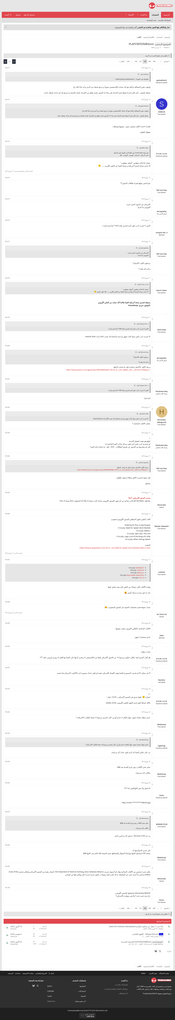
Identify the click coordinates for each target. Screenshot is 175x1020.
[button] (138, 15)
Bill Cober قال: (144, 148)
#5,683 (7, 433)
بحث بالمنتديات (151, 20)
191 (140, 61)
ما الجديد (143, 15)
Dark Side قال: (144, 414)
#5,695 (7, 761)
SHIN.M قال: (144, 74)
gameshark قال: (143, 106)
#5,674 (7, 177)
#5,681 (7, 379)
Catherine (140, 570)
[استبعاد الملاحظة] (6, 27)
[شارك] (12, 67)
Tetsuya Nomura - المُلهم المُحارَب (145, 934)
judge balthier (158, 944)
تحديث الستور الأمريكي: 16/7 (139, 498)
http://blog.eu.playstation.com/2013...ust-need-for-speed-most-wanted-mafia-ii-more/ (114, 548)
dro (162, 936)
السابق (166, 61)
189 (149, 61)
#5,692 (7, 689)
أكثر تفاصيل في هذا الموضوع (126, 27)
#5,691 (7, 667)
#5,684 (7, 456)
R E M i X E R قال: (143, 284)
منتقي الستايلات (164, 973)
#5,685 (7, 492)
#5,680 (7, 346)
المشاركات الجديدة (164, 20)
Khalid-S (167, 47)
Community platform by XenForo (88, 1011)
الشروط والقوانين (41, 973)
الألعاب (144, 929)
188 (154, 61)
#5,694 (7, 733)
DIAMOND (14, 944)
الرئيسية (166, 15)
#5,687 (7, 559)
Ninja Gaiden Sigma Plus (135, 575)
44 (133, 944)
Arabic (143, 973)
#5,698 (7, 845)
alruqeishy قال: (143, 248)
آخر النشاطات (123, 993)
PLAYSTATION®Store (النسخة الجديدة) (136, 942)
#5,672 (7, 99)
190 (145, 61)
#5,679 (7, 317)
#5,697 (7, 812)
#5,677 (7, 241)
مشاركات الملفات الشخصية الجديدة (116, 989)
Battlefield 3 (139, 568)
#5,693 (7, 712)
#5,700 (7, 887)
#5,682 (7, 407)
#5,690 (7, 646)
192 (136, 61)
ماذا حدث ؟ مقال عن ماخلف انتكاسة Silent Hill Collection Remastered (136, 926)
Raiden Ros (51, 1001)
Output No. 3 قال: (142, 324)
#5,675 (7, 199)
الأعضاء (131, 15)
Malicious (140, 573)
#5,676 (7, 220)
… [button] (157, 61)
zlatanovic (14, 936)
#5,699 (7, 866)
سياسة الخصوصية (28, 973)
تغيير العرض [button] (153, 973)
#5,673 (7, 141)
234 (128, 61)
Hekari (161, 929)
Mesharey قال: (144, 740)
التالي (122, 61)
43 (136, 944)
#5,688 (7, 602)
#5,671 (7, 68)
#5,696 (7, 783)
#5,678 (7, 278)
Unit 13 (141, 578)
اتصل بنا (51, 973)
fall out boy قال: (143, 352)
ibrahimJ (13, 929)
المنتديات (155, 15)
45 (130, 944)
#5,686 (7, 514)
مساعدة (17, 973)
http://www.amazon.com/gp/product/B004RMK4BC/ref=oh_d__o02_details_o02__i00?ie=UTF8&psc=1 (108, 370)
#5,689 (7, 623)
